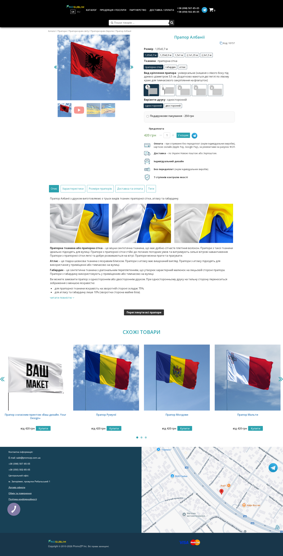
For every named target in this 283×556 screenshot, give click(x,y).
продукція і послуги (113, 9)
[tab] (54, 188)
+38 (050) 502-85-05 (188, 11)
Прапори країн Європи (102, 31)
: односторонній (176, 99)
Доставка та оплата (130, 188)
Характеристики (73, 188)
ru (78, 11)
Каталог (52, 31)
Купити (43, 428)
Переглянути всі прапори (144, 312)
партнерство (138, 9)
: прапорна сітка (166, 61)
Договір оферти (17, 487)
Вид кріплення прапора (186, 76)
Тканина (160, 61)
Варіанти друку (165, 99)
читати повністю (61, 297)
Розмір (156, 49)
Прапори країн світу (79, 31)
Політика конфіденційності (23, 499)
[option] (151, 55)
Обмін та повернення (20, 493)
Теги (151, 188)
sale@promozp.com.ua (28, 457)
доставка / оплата (162, 9)
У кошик (183, 135)
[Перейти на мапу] (212, 490)
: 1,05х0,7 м (160, 49)
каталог (91, 9)
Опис (54, 188)
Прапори (62, 31)
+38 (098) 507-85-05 (188, 8)
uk (73, 11)
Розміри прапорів (100, 188)
